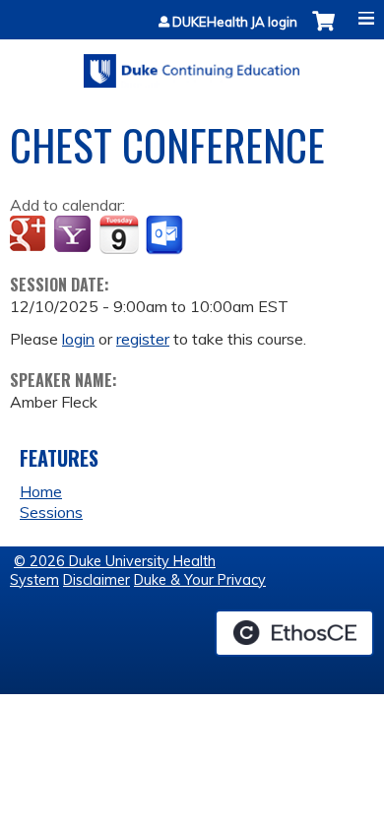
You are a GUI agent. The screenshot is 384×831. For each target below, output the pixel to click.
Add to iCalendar (118, 234)
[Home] (192, 64)
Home (41, 491)
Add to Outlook (166, 235)
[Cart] (323, 31)
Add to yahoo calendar (74, 235)
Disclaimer (96, 580)
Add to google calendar (30, 235)
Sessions (51, 512)
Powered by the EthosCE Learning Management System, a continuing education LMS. (294, 633)
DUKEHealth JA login (234, 22)
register (142, 339)
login (78, 339)
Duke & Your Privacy (200, 580)
